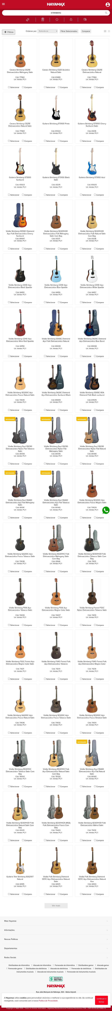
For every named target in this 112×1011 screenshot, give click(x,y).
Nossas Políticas (56, 939)
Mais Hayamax (56, 921)
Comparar (86, 31)
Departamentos (56, 948)
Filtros (10, 32)
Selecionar (14, 87)
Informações (56, 930)
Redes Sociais (56, 957)
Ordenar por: (31, 31)
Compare (28, 87)
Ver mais (56, 905)
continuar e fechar (101, 1000)
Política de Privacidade (48, 1001)
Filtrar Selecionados (69, 31)
